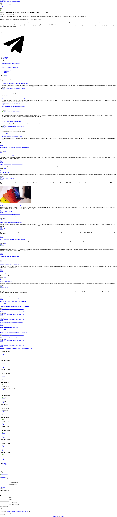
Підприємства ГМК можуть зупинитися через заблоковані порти (15, 83)
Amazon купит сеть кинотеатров (6, 281)
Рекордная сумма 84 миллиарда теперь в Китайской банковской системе (14, 147)
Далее (6, 87)
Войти (1, 488)
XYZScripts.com (62, 516)
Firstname (10, 497)
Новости (1, 1)
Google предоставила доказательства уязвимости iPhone (11, 205)
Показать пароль (14, 484)
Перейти (3, 354)
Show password (14, 502)
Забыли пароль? (2, 487)
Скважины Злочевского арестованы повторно (9, 256)
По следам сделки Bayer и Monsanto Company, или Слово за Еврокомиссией (15, 273)
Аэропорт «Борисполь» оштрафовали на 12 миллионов (11, 164)
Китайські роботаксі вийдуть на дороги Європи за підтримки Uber (13, 332)
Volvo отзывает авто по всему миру (7, 289)
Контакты (18, 1)
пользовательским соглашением (11, 511)
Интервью (4, 1)
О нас (16, 1)
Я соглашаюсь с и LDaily (15, 511)
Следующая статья (5, 58)
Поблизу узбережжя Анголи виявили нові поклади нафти (13, 113)
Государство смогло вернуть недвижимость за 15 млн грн (11, 247)
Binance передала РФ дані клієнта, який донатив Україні (13, 106)
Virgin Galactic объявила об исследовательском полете (11, 222)
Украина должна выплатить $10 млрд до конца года (10, 264)
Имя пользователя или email (13, 482)
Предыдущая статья (5, 57)
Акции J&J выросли (4, 172)
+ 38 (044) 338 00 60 (5, 464)
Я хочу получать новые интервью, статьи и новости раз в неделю (11, 513)
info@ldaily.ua (4, 463)
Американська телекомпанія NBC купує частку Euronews (11, 155)
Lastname (10, 499)
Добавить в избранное (10, 14)
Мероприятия (9, 1)
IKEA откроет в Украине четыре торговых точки (10, 214)
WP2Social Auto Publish (55, 516)
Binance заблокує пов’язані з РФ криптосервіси (11, 121)
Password (10, 502)
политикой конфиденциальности (22, 511)
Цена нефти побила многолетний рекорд (8, 180)
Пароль (10, 484)
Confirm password (11, 504)
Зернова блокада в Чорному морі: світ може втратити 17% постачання (16, 91)
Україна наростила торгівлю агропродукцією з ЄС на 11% (14, 98)
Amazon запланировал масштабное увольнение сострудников (12, 239)
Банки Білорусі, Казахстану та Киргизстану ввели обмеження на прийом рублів (16, 348)
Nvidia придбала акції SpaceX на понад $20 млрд (12, 136)
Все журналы (13, 1)
